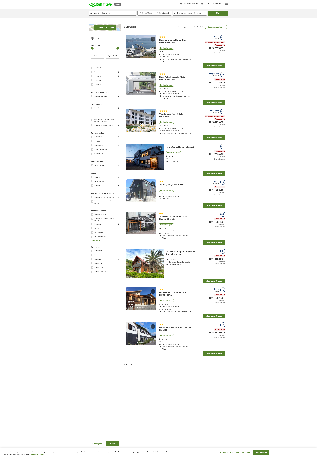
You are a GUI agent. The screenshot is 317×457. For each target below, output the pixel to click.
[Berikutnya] (153, 46)
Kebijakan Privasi (37, 454)
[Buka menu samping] (226, 4)
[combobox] (112, 13)
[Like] (153, 39)
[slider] (92, 48)
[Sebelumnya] (128, 46)
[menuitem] (189, 3)
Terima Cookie (261, 452)
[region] (158, 452)
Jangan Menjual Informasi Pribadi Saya (234, 452)
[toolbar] (154, 13)
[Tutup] (313, 452)
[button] (100, 4)
